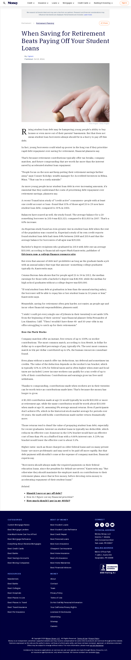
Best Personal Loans (59, 539)
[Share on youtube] (112, 525)
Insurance (42, 3)
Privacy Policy (56, 593)
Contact (54, 584)
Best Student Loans (59, 525)
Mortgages (67, 3)
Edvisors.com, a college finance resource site (48, 254)
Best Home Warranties (60, 563)
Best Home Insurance (59, 553)
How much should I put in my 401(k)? (48, 500)
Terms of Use (56, 598)
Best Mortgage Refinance (19, 539)
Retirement (26, 23)
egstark (31, 56)
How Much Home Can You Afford (22, 534)
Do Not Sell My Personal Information (66, 603)
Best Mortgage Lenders (18, 530)
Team (52, 588)
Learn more (88, 15)
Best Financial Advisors (60, 568)
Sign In (124, 3)
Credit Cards (83, 3)
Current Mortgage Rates (18, 525)
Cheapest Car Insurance (61, 549)
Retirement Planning (45, 23)
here (97, 652)
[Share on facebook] (97, 525)
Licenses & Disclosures (60, 612)
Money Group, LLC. (53, 638)
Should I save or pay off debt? (44, 493)
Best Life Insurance (59, 558)
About (53, 579)
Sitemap (54, 622)
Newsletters (13, 579)
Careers (53, 626)
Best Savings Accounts (18, 558)
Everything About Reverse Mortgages (24, 544)
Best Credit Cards (16, 549)
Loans (54, 3)
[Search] (4, 3)
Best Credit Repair (58, 534)
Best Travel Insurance (17, 607)
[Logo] (13, 3)
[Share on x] (102, 525)
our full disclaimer (96, 645)
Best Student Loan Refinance (63, 530)
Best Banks (13, 553)
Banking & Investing (102, 3)
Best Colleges (14, 588)
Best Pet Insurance (16, 612)
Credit (29, 3)
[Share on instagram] (107, 525)
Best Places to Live (16, 598)
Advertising (55, 617)
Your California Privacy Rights (63, 607)
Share (105, 23)
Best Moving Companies (18, 563)
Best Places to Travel (17, 603)
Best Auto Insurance (59, 544)
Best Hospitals (14, 593)
